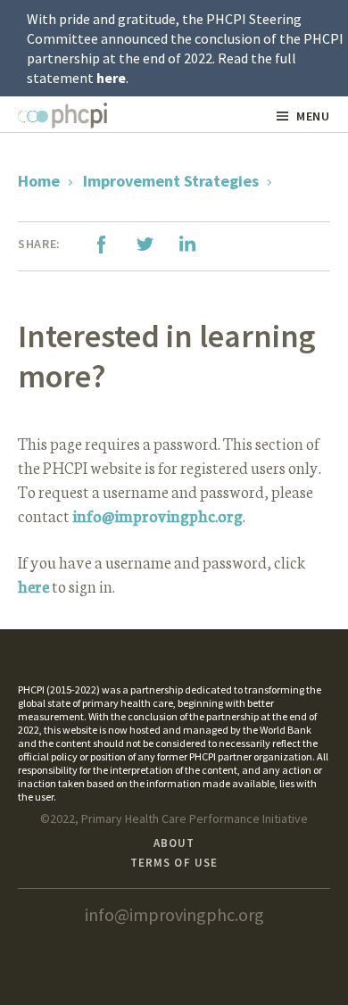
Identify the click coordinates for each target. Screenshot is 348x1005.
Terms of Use (173, 862)
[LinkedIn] (187, 244)
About (174, 843)
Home (39, 180)
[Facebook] (102, 244)
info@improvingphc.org (157, 515)
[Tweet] (144, 244)
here (111, 78)
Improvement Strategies (171, 180)
